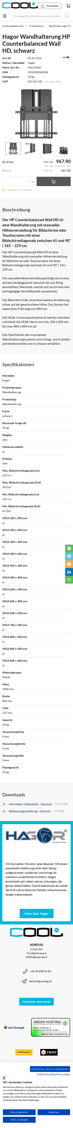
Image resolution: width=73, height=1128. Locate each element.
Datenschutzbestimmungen (53, 1074)
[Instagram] (69, 580)
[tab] (13, 148)
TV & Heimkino (36, 26)
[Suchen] (67, 16)
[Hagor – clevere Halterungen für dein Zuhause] (36, 835)
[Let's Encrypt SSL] (14, 1027)
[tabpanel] (36, 113)
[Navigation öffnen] (4, 16)
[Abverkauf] (69, 564)
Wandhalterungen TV (60, 26)
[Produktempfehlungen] (69, 556)
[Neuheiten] (69, 548)
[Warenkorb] (68, 6)
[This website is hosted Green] (50, 1027)
